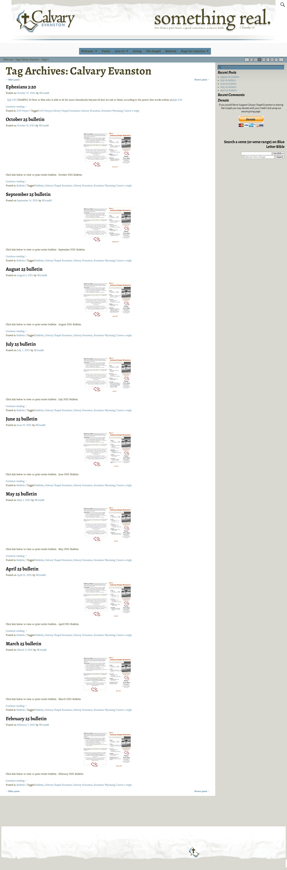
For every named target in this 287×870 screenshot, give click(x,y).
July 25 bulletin (21, 344)
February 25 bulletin (26, 718)
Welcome (87, 51)
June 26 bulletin (228, 83)
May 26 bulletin (228, 87)
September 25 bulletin (28, 194)
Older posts (13, 79)
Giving (137, 51)
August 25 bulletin (24, 269)
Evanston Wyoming (112, 110)
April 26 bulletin (228, 90)
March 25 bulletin (23, 643)
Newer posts (201, 79)
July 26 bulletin (228, 80)
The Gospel (153, 51)
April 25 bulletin (22, 568)
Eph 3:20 (12, 99)
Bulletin (170, 51)
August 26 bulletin (229, 77)
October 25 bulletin (25, 119)
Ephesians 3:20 (21, 86)
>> (281, 59)
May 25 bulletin (21, 493)
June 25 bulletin (21, 419)
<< (246, 59)
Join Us (120, 51)
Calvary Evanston (90, 110)
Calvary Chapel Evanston (66, 110)
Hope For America (193, 51)
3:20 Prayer (22, 110)
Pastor (106, 51)
